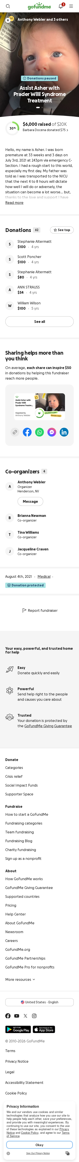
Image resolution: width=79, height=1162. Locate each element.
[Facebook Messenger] (51, 432)
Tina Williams (28, 532)
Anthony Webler (32, 482)
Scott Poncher (29, 257)
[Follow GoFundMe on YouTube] (16, 1015)
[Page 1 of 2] (38, 107)
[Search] (8, 6)
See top (64, 230)
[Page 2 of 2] (42, 107)
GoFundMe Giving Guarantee (48, 726)
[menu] (71, 6)
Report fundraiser (42, 610)
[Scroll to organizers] (11, 18)
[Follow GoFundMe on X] (25, 1015)
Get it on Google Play (18, 1029)
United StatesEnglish (41, 1002)
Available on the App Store (44, 1029)
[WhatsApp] (39, 432)
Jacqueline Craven (33, 549)
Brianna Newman (32, 516)
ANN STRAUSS (29, 287)
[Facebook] (27, 432)
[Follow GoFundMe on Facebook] (8, 1015)
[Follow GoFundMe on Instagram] (34, 1015)
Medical (44, 576)
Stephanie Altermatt (35, 241)
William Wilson (29, 303)
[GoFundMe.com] (39, 6)
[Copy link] (15, 432)
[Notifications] (60, 6)
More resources (18, 979)
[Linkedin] (64, 432)
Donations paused (41, 78)
